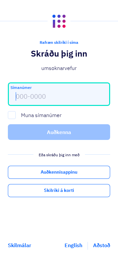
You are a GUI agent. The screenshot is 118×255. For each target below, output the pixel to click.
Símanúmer (21, 87)
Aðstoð (101, 245)
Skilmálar (19, 245)
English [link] (73, 245)
